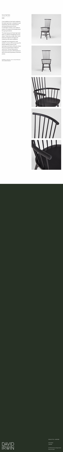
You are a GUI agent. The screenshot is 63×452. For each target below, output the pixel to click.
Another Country (6, 16)
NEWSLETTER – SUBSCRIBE (53, 439)
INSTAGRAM (50, 442)
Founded (53, 449)
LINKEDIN (50, 444)
